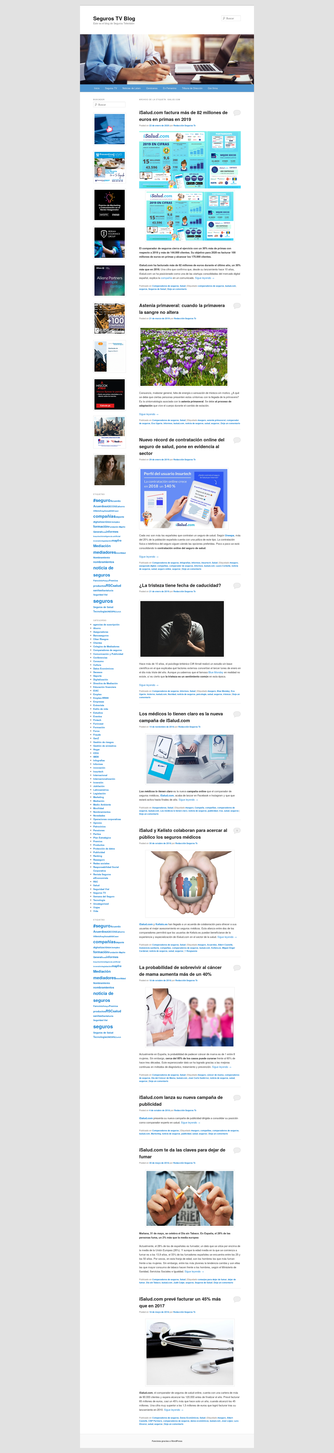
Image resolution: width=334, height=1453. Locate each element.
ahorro (121, 506)
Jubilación (99, 786)
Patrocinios (99, 826)
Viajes (96, 907)
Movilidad (98, 808)
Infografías (185, 562)
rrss (221, 810)
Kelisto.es (216, 947)
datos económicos (199, 1420)
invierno (151, 694)
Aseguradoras (159, 807)
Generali (97, 531)
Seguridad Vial (100, 594)
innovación (99, 767)
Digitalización (100, 679)
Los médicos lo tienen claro (173, 810)
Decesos (97, 672)
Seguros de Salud (157, 289)
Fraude (97, 734)
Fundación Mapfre (117, 526)
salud (207, 423)
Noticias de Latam (131, 88)
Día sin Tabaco (153, 1282)
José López (227, 1420)
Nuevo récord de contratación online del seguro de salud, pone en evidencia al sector (181, 446)
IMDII (96, 756)
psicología (201, 694)
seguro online (164, 568)
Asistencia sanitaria (149, 947)
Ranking (97, 855)
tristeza (227, 694)
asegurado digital (147, 565)
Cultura (97, 664)
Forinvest (98, 723)
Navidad (172, 694)
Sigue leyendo (204, 278)
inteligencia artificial (111, 536)
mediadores (104, 552)
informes (168, 423)
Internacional (100, 775)
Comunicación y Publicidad (108, 654)
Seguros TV (111, 88)
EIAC (96, 690)
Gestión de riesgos (103, 742)
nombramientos (103, 562)
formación (101, 526)
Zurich (118, 611)
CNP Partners (155, 1420)
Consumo (98, 661)
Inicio (97, 88)
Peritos (97, 834)
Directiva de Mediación (105, 683)
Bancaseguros (101, 635)
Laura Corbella (223, 565)
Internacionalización (104, 778)
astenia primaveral (216, 420)
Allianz (96, 510)
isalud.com (230, 285)
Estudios (98, 712)
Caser (116, 511)
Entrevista (98, 705)
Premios (113, 580)
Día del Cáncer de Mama (163, 1077)
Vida (95, 911)
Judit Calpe (179, 1282)
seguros (143, 289)
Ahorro (97, 628)
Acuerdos (212, 944)
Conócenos (152, 88)
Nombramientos (101, 811)
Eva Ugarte (156, 423)
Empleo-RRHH (101, 698)
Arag (102, 510)
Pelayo (106, 580)
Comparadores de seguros (165, 285)
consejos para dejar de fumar (212, 1279)
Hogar (96, 749)
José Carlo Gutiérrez (198, 1077)
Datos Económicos (189, 1417)
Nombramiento (101, 557)
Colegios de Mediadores (106, 646)
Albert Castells (225, 944)
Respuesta (191, 950)
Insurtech (206, 562)
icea (104, 532)
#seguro (202, 420)
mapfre (116, 540)
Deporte (97, 675)
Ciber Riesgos (100, 639)
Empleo (97, 694)
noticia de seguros (194, 423)
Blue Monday (215, 672)
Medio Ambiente (102, 804)
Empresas (98, 701)
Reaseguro (99, 859)
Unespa (229, 535)
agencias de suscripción (106, 624)
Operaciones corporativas (107, 819)
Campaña (199, 807)
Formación (99, 727)
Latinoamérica (101, 789)
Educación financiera (104, 687)
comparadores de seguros (211, 285)
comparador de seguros (181, 565)
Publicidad (99, 852)
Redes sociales (101, 863)
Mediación (102, 545)
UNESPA (110, 611)
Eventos (97, 716)
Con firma (213, 88)
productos (99, 586)
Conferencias (100, 657)
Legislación (99, 793)
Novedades (99, 815)
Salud (182, 285)
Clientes (97, 642)
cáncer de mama (215, 1074)
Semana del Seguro (103, 896)
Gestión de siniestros (104, 745)
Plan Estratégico (102, 837)
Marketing (156, 1133)
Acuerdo (116, 501)
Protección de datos (104, 848)
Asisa (106, 510)
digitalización (101, 521)
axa (111, 510)
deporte (120, 516)
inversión (97, 540)
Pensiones (99, 830)
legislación (107, 540)
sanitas (97, 590)
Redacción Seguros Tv (184, 125)
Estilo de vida (100, 708)
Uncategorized (101, 903)
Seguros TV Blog (114, 18)
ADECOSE (112, 506)
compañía (166, 278)
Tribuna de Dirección (192, 88)
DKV (111, 522)
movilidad (121, 552)
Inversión (98, 782)
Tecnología (99, 611)
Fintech (97, 720)
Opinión (97, 822)
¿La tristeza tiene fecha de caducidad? (180, 585)
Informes (196, 562)
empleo (116, 522)
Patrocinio (98, 580)
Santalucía (107, 590)
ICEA (96, 753)
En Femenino (169, 88)
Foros (96, 731)
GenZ (96, 738)
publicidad (213, 810)
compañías (162, 565)
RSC (109, 585)
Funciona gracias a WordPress (167, 1441)
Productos (98, 845)
